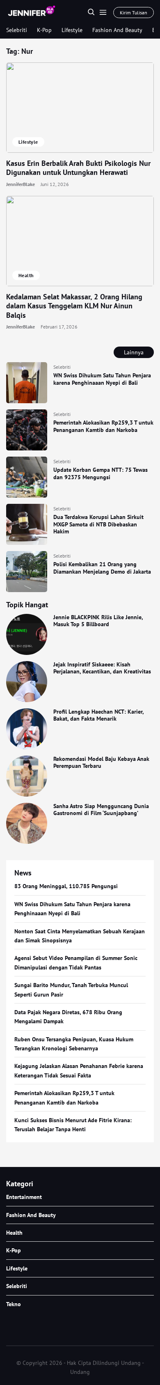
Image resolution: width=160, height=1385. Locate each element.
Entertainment (24, 1197)
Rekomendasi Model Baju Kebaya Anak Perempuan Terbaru (101, 762)
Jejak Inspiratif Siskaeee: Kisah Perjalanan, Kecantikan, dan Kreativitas (102, 668)
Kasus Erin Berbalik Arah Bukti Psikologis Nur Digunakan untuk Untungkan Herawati (78, 167)
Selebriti (16, 30)
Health (26, 275)
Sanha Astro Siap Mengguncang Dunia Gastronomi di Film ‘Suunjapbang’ (101, 809)
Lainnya (134, 352)
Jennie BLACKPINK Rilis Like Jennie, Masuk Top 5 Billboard (98, 620)
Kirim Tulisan (133, 12)
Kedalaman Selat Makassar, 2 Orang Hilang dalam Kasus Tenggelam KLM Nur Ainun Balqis (74, 306)
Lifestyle (72, 30)
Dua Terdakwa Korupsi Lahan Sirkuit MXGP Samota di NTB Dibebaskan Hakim (98, 524)
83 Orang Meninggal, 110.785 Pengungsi (66, 886)
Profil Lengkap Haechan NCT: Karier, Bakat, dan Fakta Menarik (98, 715)
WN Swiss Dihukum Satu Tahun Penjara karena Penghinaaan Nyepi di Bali (102, 379)
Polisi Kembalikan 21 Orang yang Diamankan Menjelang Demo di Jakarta (102, 567)
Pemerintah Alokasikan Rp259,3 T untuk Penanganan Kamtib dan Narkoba (103, 426)
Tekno (13, 1304)
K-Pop (44, 30)
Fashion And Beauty (117, 30)
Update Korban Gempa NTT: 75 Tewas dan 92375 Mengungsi (100, 473)
